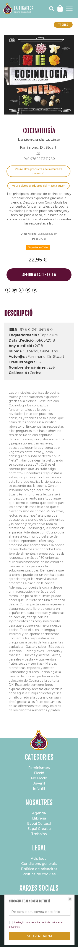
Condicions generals (39, 864)
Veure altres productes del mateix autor (38, 185)
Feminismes (39, 768)
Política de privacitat (39, 869)
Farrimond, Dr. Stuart (38, 147)
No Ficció (39, 778)
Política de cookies (39, 874)
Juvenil (39, 783)
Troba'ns (39, 834)
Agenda (39, 813)
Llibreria (39, 818)
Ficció (39, 773)
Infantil (39, 788)
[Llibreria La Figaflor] (18, 9)
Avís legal (39, 858)
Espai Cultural (39, 823)
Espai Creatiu (39, 829)
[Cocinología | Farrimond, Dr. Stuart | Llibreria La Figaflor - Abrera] (39, 75)
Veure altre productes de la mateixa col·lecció (38, 171)
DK (38, 153)
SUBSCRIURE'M (39, 936)
